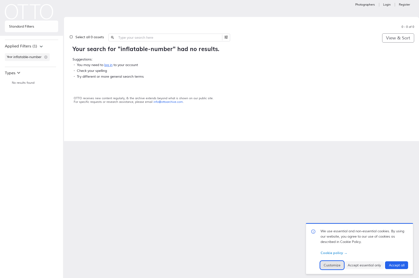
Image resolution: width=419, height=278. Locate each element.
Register (404, 5)
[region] (31, 53)
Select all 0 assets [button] (89, 37)
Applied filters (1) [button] (21, 46)
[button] (46, 57)
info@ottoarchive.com (168, 102)
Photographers (365, 5)
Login (387, 5)
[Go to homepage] (29, 11)
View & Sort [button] (398, 38)
